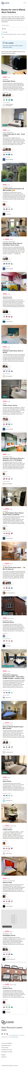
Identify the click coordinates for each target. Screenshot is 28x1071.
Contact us (4, 1057)
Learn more (15, 1037)
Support (3, 1054)
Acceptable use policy (6, 1051)
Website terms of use (6, 1049)
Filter (5, 28)
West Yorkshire (11, 14)
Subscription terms (6, 1045)
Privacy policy (4, 1047)
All (2, 37)
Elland (16, 14)
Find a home (4, 14)
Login (24, 2)
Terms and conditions (6, 1043)
